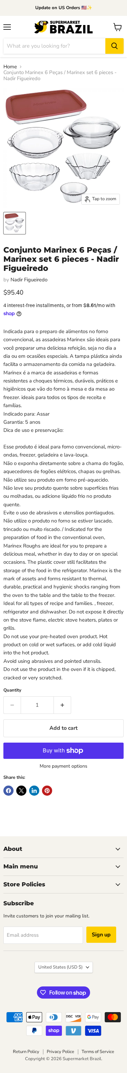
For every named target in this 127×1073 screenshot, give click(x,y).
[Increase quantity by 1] (62, 705)
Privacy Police (60, 1052)
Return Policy (26, 1052)
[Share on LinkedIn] (34, 791)
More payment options (63, 766)
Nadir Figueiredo (28, 279)
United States (60, 967)
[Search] (114, 46)
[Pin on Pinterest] (47, 791)
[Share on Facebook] (8, 791)
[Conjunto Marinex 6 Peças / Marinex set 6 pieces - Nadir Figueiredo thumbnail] (14, 223)
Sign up (101, 934)
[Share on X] (21, 791)
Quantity (12, 690)
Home (10, 67)
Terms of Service (98, 1052)
